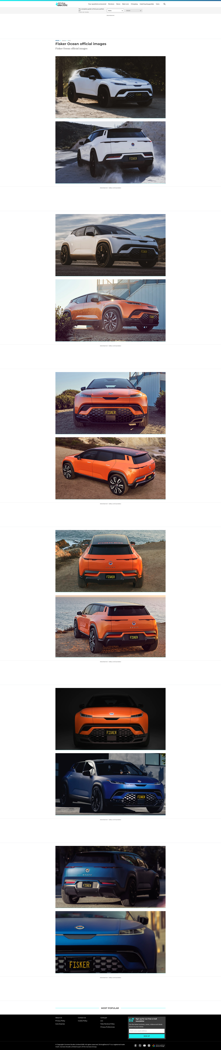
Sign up (147, 1036)
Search (165, 4)
